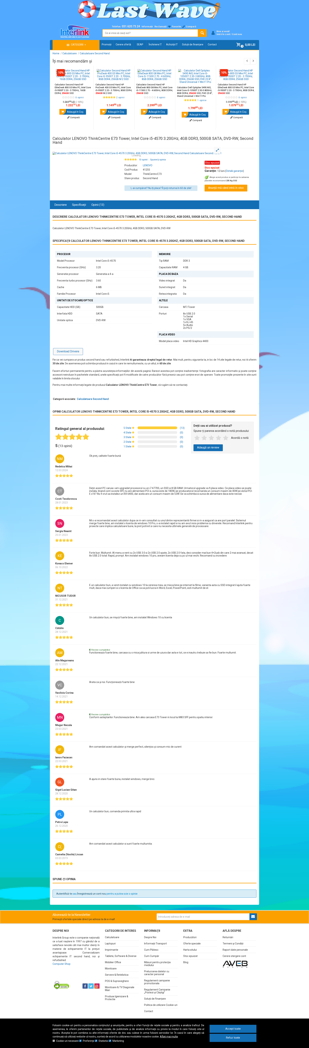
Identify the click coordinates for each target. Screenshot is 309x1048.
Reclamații (160, 26)
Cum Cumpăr (151, 956)
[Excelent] (225, 438)
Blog (185, 962)
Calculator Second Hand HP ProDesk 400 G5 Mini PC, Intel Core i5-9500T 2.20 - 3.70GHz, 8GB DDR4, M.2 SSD (113, 88)
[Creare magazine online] (235, 964)
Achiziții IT (172, 44)
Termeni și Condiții (233, 943)
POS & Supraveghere (117, 981)
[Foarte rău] (197, 438)
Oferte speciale (192, 943)
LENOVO (147, 165)
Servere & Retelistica (116, 974)
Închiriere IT (155, 44)
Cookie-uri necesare (67, 1040)
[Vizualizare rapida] (86, 77)
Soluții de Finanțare (155, 998)
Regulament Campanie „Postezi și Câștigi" (157, 991)
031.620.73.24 (131, 26)
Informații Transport (155, 943)
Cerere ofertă (123, 44)
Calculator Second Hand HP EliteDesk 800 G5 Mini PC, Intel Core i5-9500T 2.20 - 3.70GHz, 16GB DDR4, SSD (73, 88)
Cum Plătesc (151, 949)
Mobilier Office (113, 962)
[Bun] (211, 438)
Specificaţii (79, 204)
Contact (212, 44)
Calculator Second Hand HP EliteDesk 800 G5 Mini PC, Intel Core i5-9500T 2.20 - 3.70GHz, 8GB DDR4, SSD (236, 88)
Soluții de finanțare (192, 44)
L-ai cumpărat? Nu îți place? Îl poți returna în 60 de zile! (161, 188)
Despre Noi (150, 937)
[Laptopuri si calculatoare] (75, 977)
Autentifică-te (64, 893)
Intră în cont (223, 34)
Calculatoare (112, 937)
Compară (75, 117)
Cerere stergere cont (234, 956)
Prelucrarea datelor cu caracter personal (156, 973)
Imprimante (111, 949)
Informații (147, 26)
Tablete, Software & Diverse (120, 956)
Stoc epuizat (190, 956)
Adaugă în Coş (75, 111)
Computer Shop (61, 963)
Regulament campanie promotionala (157, 982)
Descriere (60, 204)
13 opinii (143, 160)
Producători (190, 937)
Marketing (118, 1040)
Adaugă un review (208, 447)
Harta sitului (190, 949)
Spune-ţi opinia (158, 160)
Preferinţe (88, 1040)
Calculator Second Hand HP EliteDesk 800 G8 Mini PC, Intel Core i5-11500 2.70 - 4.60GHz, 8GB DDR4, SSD (154, 88)
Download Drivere (68, 351)
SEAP (140, 44)
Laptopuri (110, 943)
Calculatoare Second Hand (93, 399)
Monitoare (111, 968)
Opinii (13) (97, 204)
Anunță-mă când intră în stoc (226, 187)
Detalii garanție (234, 170)
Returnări (228, 937)
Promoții (106, 44)
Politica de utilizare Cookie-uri (160, 1005)
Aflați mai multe (169, 1036)
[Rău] (204, 438)
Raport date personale (235, 949)
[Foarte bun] (218, 438)
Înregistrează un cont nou (91, 893)
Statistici (103, 1040)
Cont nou (237, 34)
